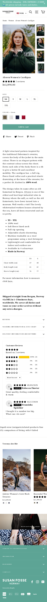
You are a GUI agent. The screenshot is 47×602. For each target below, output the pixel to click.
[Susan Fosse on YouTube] (43, 581)
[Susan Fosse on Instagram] (37, 581)
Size (5, 94)
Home (5, 21)
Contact (6, 572)
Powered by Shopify (9, 588)
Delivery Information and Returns (19, 334)
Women (11, 21)
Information (8, 556)
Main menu (7, 564)
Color (9, 112)
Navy (17, 117)
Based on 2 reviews (15, 352)
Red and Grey (23, 117)
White (11, 117)
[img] (20, 385)
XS (6, 99)
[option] (19, 49)
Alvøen (27, 192)
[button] (9, 81)
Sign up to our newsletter (15, 548)
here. (10, 281)
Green (5, 117)
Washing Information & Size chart (19, 327)
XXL (6, 105)
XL (35, 99)
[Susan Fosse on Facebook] (32, 581)
